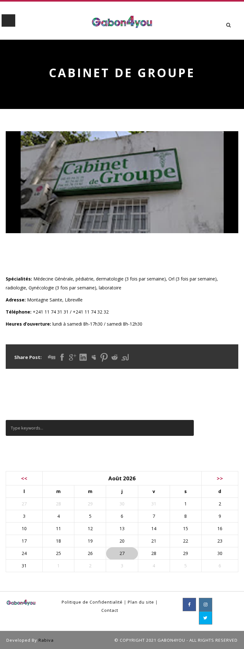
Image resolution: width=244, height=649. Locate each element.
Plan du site (141, 602)
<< (24, 478)
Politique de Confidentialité (92, 602)
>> (220, 478)
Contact (109, 610)
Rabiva (46, 640)
